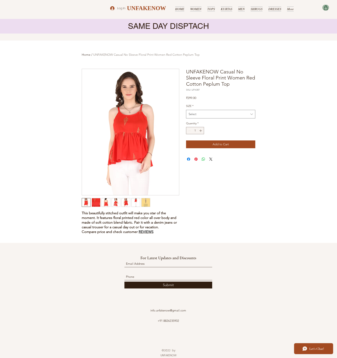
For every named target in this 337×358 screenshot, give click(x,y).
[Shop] (325, 8)
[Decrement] (189, 130)
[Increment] (201, 130)
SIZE (189, 106)
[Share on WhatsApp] (203, 159)
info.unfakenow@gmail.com (168, 310)
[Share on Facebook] (188, 159)
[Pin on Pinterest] (196, 159)
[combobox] (220, 114)
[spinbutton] (195, 130)
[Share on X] (210, 159)
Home (86, 54)
